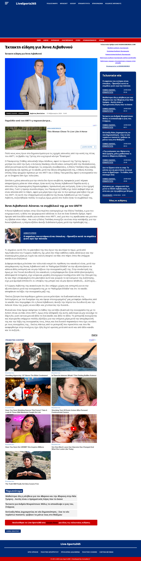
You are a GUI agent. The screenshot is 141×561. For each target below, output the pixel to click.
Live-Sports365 (71, 544)
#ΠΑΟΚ (101, 40)
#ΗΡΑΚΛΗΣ (55, 40)
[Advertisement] (70, 22)
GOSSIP (73, 3)
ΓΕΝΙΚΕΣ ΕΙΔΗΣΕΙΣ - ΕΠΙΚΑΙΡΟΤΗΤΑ (17, 113)
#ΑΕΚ (39, 40)
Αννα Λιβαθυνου (13, 531)
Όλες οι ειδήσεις (118, 200)
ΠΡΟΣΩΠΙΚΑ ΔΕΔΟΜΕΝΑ (70, 552)
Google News (52, 522)
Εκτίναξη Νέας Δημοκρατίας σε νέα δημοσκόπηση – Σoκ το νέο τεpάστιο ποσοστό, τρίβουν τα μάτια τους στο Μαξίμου (37, 513)
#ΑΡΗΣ (45, 40)
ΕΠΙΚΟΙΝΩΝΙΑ (97, 3)
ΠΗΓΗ (94, 335)
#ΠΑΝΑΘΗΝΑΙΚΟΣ (89, 40)
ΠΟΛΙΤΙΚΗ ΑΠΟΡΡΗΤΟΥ (50, 552)
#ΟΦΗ (78, 40)
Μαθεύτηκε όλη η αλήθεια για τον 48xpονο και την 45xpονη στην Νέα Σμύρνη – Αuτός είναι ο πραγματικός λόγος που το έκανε (40, 497)
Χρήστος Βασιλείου (37, 113)
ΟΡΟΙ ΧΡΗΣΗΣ (33, 552)
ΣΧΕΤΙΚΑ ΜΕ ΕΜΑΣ (106, 552)
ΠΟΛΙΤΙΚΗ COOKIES (89, 552)
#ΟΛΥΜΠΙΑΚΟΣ (67, 40)
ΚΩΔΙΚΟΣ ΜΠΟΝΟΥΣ (113, 3)
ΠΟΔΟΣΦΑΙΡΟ (52, 3)
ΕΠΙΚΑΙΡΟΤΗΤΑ (84, 3)
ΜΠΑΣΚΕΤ (64, 3)
